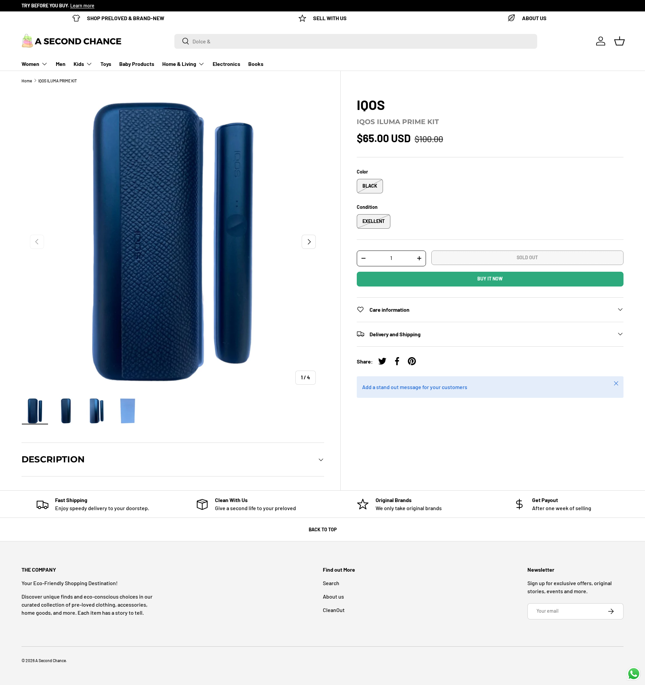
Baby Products (136, 64)
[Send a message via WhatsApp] (634, 674)
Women (30, 64)
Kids (79, 64)
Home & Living (179, 64)
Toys (105, 64)
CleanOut (334, 610)
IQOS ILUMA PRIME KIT (57, 81)
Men (61, 64)
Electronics (226, 64)
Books (255, 64)
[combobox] (355, 41)
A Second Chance (50, 660)
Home (27, 81)
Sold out (527, 257)
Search (331, 583)
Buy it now (490, 278)
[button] (619, 41)
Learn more (82, 5)
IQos (371, 105)
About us (333, 596)
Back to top (323, 529)
